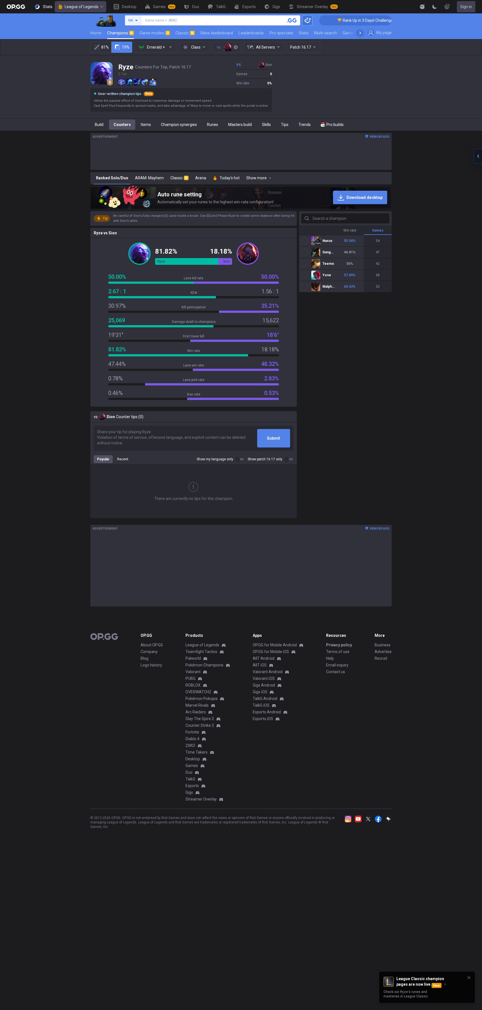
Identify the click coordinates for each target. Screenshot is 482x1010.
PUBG (190, 678)
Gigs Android (264, 685)
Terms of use (338, 651)
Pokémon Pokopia (201, 698)
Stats (304, 32)
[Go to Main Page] (16, 6)
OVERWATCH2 (198, 692)
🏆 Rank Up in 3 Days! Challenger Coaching (352, 20)
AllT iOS (260, 665)
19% (125, 47)
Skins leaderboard (216, 32)
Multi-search (325, 32)
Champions (120, 32)
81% (105, 47)
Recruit (381, 658)
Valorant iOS (264, 678)
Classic (184, 32)
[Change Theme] (434, 6)
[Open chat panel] (478, 156)
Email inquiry (337, 665)
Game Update (355, 32)
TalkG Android (265, 698)
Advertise (383, 651)
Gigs (189, 792)
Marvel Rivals (197, 705)
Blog (144, 658)
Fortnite (192, 732)
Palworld (193, 658)
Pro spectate (281, 32)
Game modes (154, 32)
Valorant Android (268, 672)
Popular (103, 459)
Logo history (151, 665)
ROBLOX (193, 685)
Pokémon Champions (204, 665)
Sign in (466, 6)
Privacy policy (339, 645)
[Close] (469, 978)
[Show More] (422, 6)
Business (383, 645)
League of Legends (81, 6)
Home (96, 32)
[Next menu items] (360, 33)
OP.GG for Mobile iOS (271, 651)
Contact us (335, 672)
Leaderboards (251, 32)
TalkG (190, 779)
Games (191, 765)
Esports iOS (263, 718)
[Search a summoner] (291, 20)
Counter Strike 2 (199, 725)
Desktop (192, 759)
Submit (273, 438)
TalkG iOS (261, 705)
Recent (122, 459)
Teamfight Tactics (201, 651)
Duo (188, 772)
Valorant (193, 672)
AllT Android (263, 658)
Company (149, 651)
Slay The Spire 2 (199, 718)
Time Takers (196, 752)
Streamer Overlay (201, 799)
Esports (192, 785)
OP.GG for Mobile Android (275, 645)
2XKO (190, 745)
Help (330, 658)
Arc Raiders (195, 712)
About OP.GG (152, 645)
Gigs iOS (260, 692)
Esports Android (267, 712)
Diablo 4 (192, 739)
